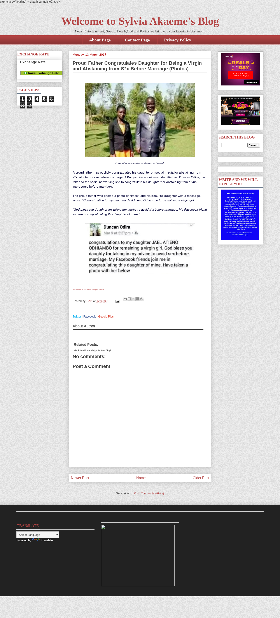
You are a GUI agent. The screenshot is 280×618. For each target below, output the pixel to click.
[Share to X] (133, 299)
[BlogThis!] (129, 299)
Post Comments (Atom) (149, 493)
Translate (47, 540)
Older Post (201, 478)
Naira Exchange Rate (43, 73)
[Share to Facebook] (137, 299)
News (101, 289)
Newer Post (80, 478)
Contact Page (137, 39)
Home (141, 478)
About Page (100, 39)
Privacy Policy (177, 39)
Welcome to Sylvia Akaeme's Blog (140, 21)
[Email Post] (117, 301)
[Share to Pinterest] (142, 299)
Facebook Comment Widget (85, 289)
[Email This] (125, 299)
